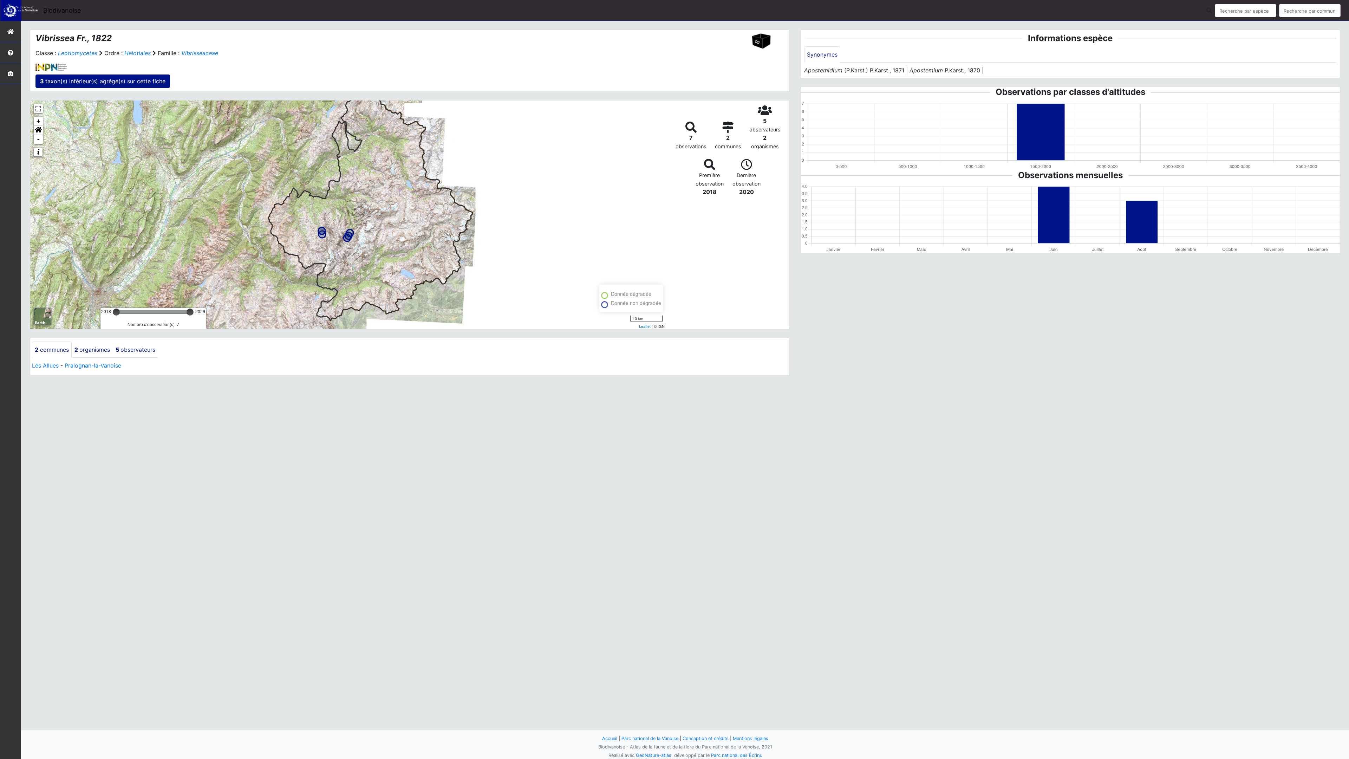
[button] (38, 130)
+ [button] (38, 121)
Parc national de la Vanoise (649, 738)
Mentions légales (750, 738)
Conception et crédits (706, 738)
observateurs (135, 349)
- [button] (38, 139)
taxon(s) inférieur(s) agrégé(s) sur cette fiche (102, 81)
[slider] (116, 312)
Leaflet (645, 326)
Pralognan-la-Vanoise (93, 365)
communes (52, 349)
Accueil (609, 738)
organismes (92, 349)
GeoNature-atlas (653, 755)
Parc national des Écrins (736, 755)
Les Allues (45, 365)
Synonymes (822, 54)
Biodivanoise (62, 10)
